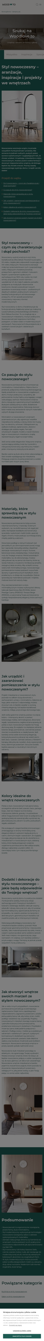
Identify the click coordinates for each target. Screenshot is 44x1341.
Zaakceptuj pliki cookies (22, 1336)
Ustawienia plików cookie (22, 1331)
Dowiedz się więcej (15, 1325)
